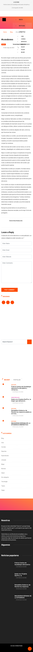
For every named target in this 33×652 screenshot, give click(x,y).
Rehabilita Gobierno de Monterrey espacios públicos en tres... (21, 411)
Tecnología (4, 481)
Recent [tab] (7, 380)
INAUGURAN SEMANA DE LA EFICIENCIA (23, 597)
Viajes (3, 490)
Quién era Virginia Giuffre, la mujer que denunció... (21, 400)
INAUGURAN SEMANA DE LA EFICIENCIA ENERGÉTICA (20, 424)
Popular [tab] (16, 380)
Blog (11, 32)
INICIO (21, 19)
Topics (3, 486)
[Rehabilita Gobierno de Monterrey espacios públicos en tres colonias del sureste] (7, 586)
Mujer (2, 464)
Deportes (3, 451)
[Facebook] (15, 26)
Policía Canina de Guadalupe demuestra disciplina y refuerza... (21, 388)
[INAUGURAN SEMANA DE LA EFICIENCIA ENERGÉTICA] (7, 597)
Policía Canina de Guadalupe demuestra (22, 563)
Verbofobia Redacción (19, 44)
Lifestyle (3, 460)
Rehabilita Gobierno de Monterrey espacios (22, 585)
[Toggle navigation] (4, 20)
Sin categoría (5, 477)
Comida (3, 447)
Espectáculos (15, 397)
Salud (2, 473)
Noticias (22, 25)
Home (5, 32)
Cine (22, 36)
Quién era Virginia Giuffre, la (21, 574)
